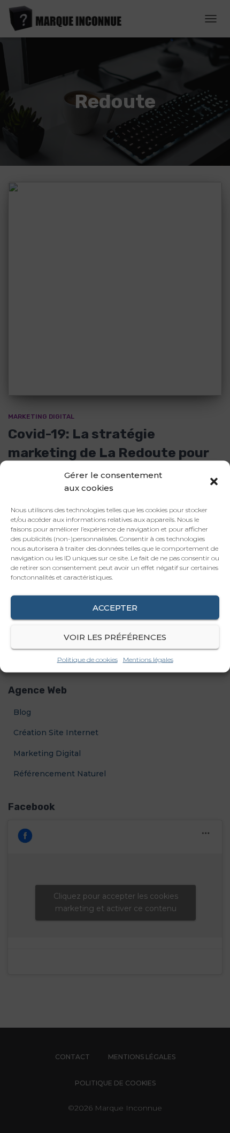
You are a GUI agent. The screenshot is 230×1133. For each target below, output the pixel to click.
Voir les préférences (115, 636)
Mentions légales (148, 660)
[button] (214, 481)
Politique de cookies (87, 660)
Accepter (115, 607)
